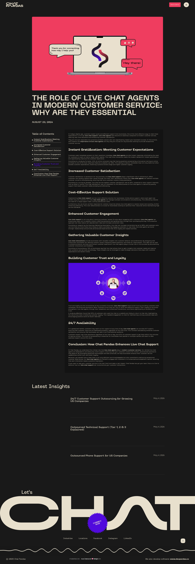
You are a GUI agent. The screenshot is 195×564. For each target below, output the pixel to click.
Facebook (97, 538)
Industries (68, 538)
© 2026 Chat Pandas (16, 559)
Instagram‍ (113, 538)
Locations (83, 538)
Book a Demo (175, 4)
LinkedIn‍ (128, 538)
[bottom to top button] (183, 540)
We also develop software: (167, 559)
